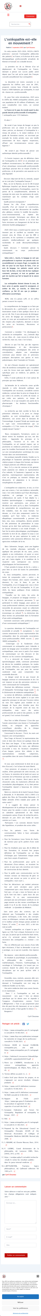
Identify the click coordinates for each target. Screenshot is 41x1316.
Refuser (20, 1302)
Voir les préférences (20, 1308)
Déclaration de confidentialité (20, 1313)
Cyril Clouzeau (30, 47)
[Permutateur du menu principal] (20, 6)
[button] (38, 1276)
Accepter (20, 1296)
